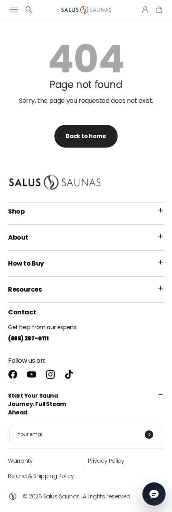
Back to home (86, 136)
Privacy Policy (106, 461)
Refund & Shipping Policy (41, 476)
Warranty (20, 461)
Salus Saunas (61, 496)
